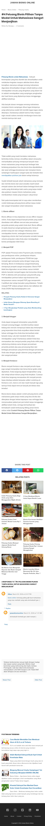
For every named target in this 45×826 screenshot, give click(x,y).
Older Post (38, 680)
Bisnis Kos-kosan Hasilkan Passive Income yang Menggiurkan (33, 521)
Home (6, 816)
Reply (9, 604)
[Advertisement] (22, 51)
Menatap (11, 26)
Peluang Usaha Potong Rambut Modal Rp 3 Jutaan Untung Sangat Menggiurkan (33, 547)
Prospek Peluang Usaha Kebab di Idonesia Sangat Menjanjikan (22, 298)
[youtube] (37, 811)
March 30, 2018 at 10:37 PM (22, 594)
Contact (19, 816)
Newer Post (6, 680)
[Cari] (42, 3)
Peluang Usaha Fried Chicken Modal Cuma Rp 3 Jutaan (11, 521)
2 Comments (20, 26)
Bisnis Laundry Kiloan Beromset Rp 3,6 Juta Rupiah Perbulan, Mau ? (31, 571)
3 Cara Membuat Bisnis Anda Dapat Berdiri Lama (32, 497)
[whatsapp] (38, 470)
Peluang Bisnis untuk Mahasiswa (15, 77)
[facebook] (7, 470)
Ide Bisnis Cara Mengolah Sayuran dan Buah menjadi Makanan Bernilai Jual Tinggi (11, 571)
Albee (10, 594)
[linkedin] (30, 811)
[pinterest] (27, 470)
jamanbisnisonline (16, 613)
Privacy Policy (28, 816)
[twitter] (17, 470)
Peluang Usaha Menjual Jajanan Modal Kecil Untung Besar (10, 545)
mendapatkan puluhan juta (11, 175)
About (12, 816)
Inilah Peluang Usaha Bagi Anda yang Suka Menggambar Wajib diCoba (11, 498)
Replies (8, 608)
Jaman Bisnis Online (22, 2)
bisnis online (12, 598)
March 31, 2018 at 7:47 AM (33, 613)
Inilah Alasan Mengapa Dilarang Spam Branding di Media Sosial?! (21, 303)
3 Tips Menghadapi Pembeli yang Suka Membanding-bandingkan (23, 309)
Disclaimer (38, 816)
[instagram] (15, 811)
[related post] (12, 487)
